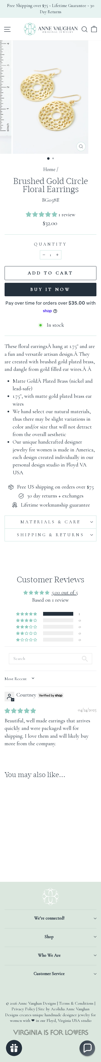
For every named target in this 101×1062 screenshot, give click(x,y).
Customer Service (49, 973)
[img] (20, 711)
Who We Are (49, 955)
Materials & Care (50, 522)
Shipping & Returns (50, 535)
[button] (42, 214)
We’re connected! (49, 918)
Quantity (50, 244)
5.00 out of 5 (65, 592)
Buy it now (50, 289)
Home (49, 169)
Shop (49, 936)
